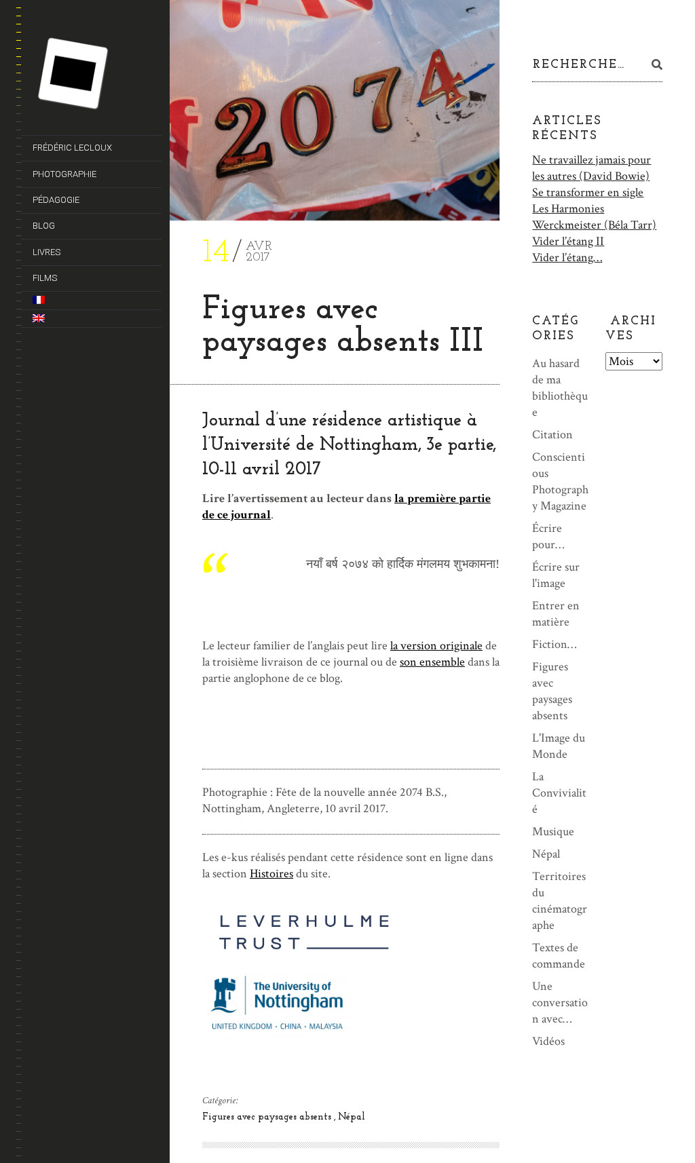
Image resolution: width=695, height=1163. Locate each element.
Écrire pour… (548, 536)
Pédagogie (56, 200)
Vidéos (548, 1041)
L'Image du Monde (558, 746)
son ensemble (432, 662)
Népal (351, 1117)
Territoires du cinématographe (559, 901)
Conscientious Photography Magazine (560, 481)
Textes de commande (558, 956)
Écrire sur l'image (556, 575)
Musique (553, 831)
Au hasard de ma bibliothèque (560, 388)
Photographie (64, 174)
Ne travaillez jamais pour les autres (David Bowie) (591, 168)
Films (45, 278)
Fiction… (554, 644)
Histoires (271, 873)
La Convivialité (559, 793)
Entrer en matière (556, 614)
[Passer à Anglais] (89, 318)
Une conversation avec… (560, 1002)
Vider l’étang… (567, 257)
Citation (552, 434)
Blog (44, 226)
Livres (46, 252)
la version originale (436, 645)
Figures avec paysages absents (268, 1117)
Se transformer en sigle (587, 192)
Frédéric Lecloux (72, 147)
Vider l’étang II (568, 241)
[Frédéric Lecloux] (97, 76)
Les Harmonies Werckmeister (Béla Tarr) (594, 217)
